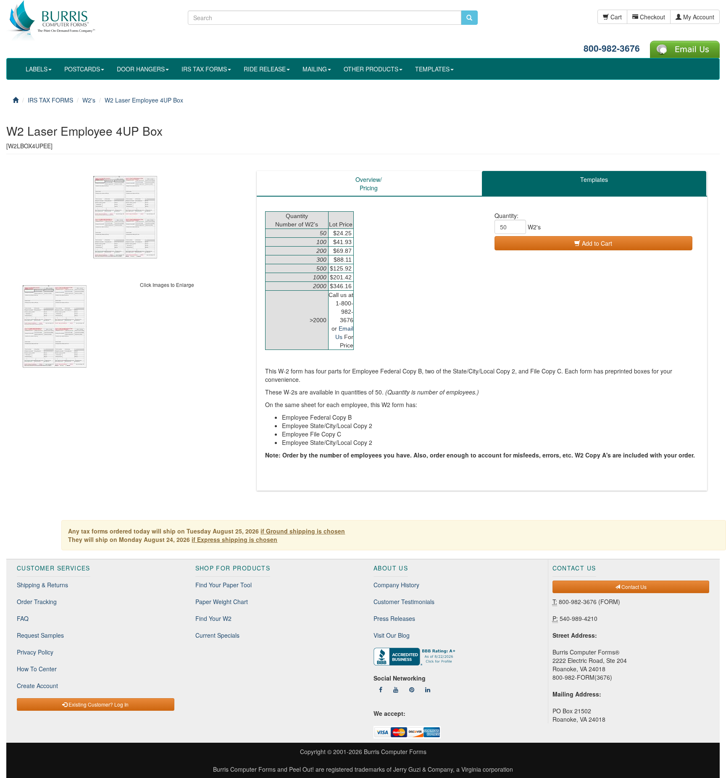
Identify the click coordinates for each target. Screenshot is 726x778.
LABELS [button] (36, 69)
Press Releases (394, 618)
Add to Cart (596, 243)
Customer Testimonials (404, 601)
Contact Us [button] (633, 586)
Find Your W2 (213, 618)
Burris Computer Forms (395, 751)
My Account (697, 17)
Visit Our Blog (392, 635)
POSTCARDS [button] (82, 69)
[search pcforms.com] (469, 18)
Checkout (651, 17)
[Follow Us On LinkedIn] (428, 689)
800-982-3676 (612, 48)
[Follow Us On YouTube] (396, 689)
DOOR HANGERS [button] (141, 69)
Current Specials (217, 635)
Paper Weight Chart (221, 601)
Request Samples (40, 635)
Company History (396, 585)
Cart (615, 17)
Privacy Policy (35, 652)
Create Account (37, 685)
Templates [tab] (594, 179)
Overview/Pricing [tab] (368, 183)
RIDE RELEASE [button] (265, 69)
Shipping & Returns (42, 585)
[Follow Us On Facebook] (381, 689)
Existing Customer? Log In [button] (98, 704)
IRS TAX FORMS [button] (204, 69)
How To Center (37, 669)
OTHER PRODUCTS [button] (371, 69)
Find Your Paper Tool (223, 585)
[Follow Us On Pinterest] (412, 689)
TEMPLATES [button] (432, 69)
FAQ (23, 618)
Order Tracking (37, 601)
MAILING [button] (314, 69)
